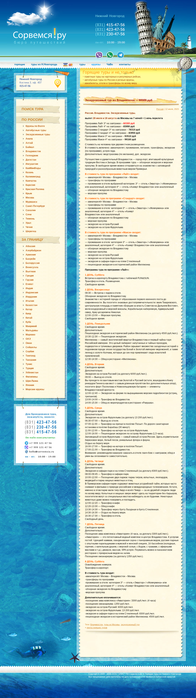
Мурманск (31, 202)
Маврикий (31, 326)
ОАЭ (28, 339)
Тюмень (30, 218)
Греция (30, 275)
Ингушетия (32, 164)
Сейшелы (31, 347)
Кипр (28, 313)
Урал (28, 223)
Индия (29, 288)
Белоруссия (33, 263)
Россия (159, 109)
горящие (19, 64)
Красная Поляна (35, 189)
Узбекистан (32, 372)
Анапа (29, 138)
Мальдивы (32, 330)
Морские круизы (35, 389)
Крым (29, 193)
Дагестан (31, 159)
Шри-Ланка (32, 381)
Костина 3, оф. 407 (31, 82)
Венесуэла (32, 267)
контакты (125, 64)
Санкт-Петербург (35, 206)
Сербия (30, 351)
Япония (30, 385)
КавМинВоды (33, 168)
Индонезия (32, 292)
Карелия (30, 185)
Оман (29, 343)
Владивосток (33, 151)
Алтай (29, 143)
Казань (29, 172)
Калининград (33, 176)
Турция (30, 368)
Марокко (30, 334)
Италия (30, 301)
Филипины (32, 376)
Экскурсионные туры (38, 134)
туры (82, 64)
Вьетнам (31, 271)
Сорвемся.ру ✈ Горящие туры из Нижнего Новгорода (155, 674)
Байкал (30, 147)
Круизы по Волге (35, 126)
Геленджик (32, 155)
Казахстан (31, 305)
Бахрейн (30, 259)
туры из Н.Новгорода (44, 64)
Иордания (31, 296)
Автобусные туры (36, 130)
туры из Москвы (112, 624)
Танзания (31, 360)
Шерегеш (31, 231)
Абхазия (30, 246)
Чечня (29, 227)
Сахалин (31, 210)
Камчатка (31, 180)
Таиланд (30, 355)
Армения (31, 254)
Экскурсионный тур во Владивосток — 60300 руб (118, 100)
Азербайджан (33, 250)
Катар (29, 309)
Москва (30, 197)
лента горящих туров (97, 627)
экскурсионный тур (130, 624)
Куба (28, 322)
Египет (29, 284)
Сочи (28, 214)
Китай (29, 317)
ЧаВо (110, 64)
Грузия (29, 280)
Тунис (29, 364)
